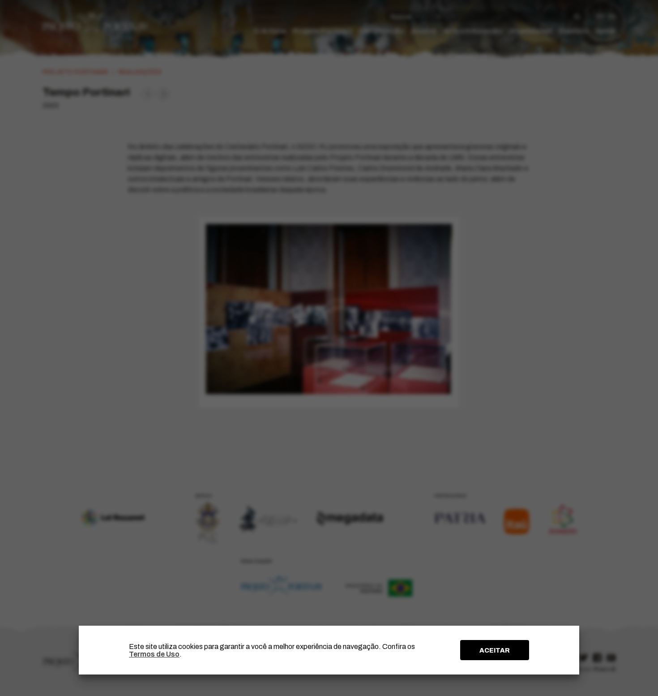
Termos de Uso (154, 654)
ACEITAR (494, 650)
